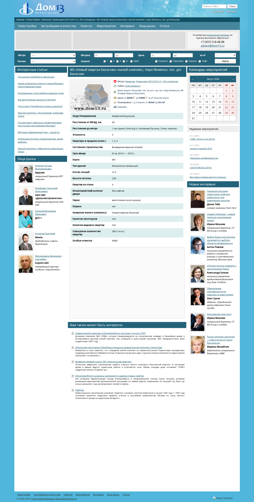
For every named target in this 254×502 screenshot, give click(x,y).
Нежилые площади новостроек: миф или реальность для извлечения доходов (218, 196)
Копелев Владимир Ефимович (45, 212)
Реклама (231, 11)
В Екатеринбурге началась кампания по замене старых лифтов (109, 375)
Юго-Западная (87, 19)
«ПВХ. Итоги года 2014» (202, 139)
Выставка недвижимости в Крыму (208, 177)
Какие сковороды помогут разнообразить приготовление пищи (41, 85)
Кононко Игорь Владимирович (43, 167)
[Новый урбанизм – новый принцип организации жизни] (198, 222)
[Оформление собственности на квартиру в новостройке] (198, 296)
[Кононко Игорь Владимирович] (26, 173)
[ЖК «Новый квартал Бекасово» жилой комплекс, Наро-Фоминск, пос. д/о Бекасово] (90, 96)
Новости (86, 26)
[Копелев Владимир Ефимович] (26, 219)
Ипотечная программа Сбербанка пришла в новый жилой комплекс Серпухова (118, 347)
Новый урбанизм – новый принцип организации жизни (221, 217)
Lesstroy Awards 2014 (201, 148)
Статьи (164, 26)
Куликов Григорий (45, 233)
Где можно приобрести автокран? (36, 76)
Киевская (46, 19)
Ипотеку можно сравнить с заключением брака (221, 267)
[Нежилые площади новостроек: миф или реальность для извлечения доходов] (198, 199)
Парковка (177, 60)
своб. (136, 60)
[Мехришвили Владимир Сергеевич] (26, 264)
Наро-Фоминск (132, 85)
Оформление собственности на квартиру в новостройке (220, 291)
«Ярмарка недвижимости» (204, 158)
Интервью (127, 26)
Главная (20, 19)
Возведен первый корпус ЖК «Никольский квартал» (103, 361)
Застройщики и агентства (58, 26)
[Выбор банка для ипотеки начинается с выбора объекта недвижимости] (198, 245)
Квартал (79, 390)
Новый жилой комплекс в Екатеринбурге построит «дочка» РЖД (110, 333)
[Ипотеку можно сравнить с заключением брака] (198, 274)
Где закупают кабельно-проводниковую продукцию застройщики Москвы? (40, 124)
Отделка (163, 60)
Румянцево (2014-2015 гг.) (66, 19)
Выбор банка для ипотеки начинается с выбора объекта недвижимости (221, 240)
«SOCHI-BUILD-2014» (201, 167)
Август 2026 (213, 78)
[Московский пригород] (198, 322)
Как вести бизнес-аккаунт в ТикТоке (37, 99)
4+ (126, 60)
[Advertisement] (43, 40)
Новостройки (33, 19)
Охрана (192, 60)
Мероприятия (106, 26)
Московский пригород (219, 314)
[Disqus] (127, 447)
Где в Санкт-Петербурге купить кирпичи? (40, 106)
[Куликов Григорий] (26, 241)
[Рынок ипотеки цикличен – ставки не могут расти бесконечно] (198, 345)
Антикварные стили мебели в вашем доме (41, 93)
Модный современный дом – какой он (39, 132)
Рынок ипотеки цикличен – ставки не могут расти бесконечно (221, 339)
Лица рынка (147, 26)
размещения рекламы (217, 35)
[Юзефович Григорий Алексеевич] (26, 196)
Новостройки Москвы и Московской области (54, 498)
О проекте (218, 11)
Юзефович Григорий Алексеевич (46, 190)
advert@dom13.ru (212, 46)
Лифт (204, 60)
